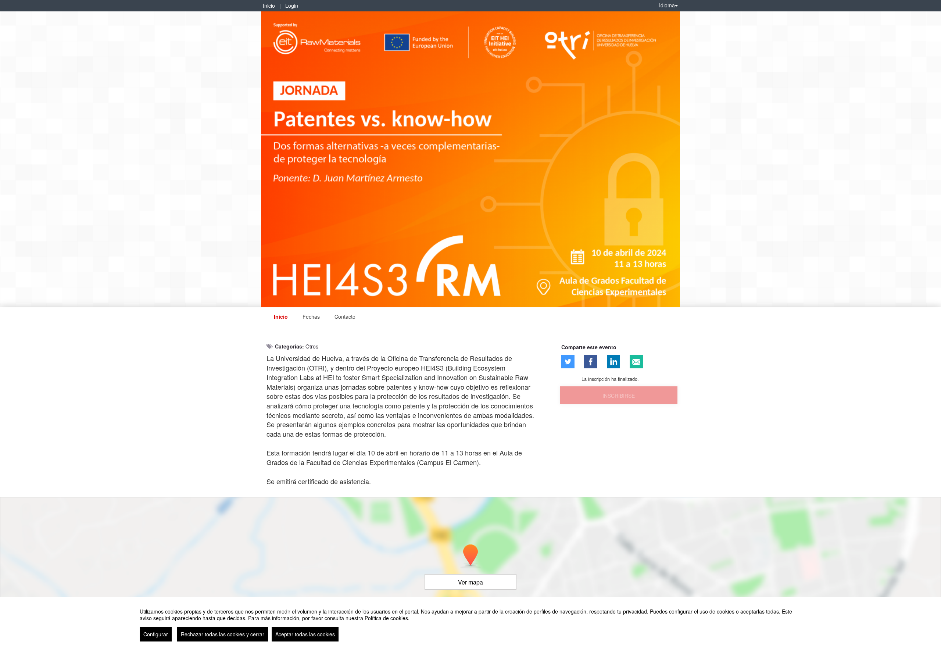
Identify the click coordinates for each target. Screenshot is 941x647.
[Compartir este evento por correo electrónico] (636, 361)
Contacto (344, 316)
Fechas (311, 316)
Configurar (155, 634)
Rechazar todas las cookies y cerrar (222, 634)
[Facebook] (590, 361)
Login (291, 5)
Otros (311, 346)
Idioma (667, 5)
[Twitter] (568, 361)
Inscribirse (618, 395)
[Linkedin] (613, 361)
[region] (470, 622)
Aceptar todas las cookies (305, 634)
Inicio (269, 5)
